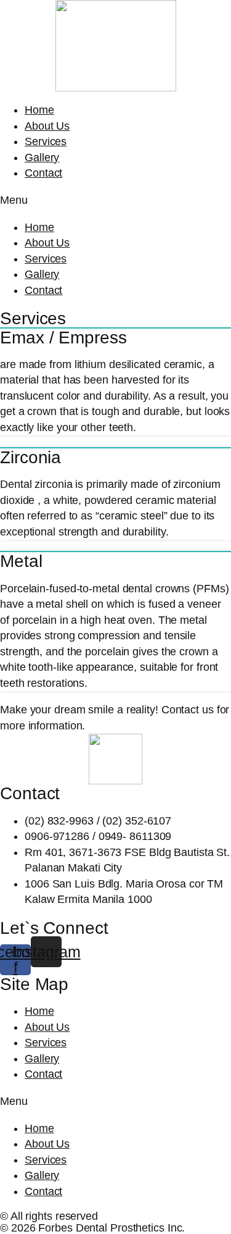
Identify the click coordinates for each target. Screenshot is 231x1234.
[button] (115, 201)
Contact (43, 173)
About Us (47, 126)
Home (39, 110)
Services (46, 141)
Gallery (42, 157)
